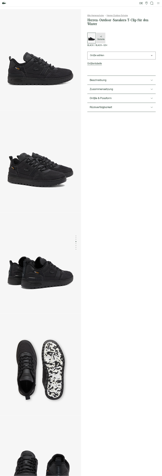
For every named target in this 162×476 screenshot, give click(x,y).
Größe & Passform (101, 98)
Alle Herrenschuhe (95, 15)
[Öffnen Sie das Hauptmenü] (158, 3)
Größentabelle (94, 63)
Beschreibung (98, 80)
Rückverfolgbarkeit (101, 107)
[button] (146, 3)
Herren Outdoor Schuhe (117, 15)
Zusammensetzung (101, 89)
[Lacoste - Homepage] (4, 3)
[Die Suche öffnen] (152, 3)
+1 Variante (101, 38)
